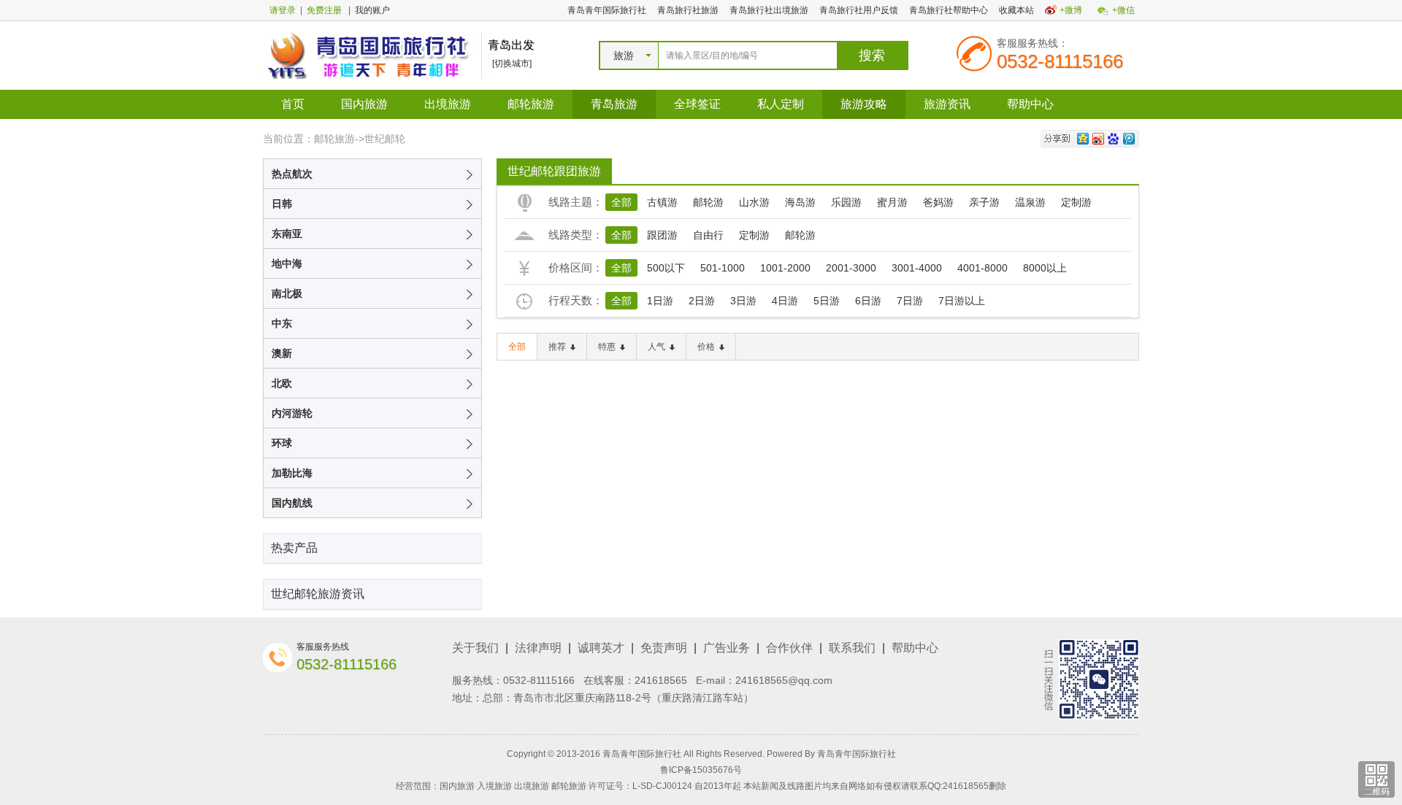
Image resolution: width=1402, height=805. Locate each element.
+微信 (1123, 10)
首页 (292, 104)
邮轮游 (708, 202)
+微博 (1071, 10)
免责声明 (663, 648)
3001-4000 (917, 268)
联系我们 (852, 648)
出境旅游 (447, 104)
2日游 (702, 301)
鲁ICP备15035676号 (701, 770)
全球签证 (697, 104)
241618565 (661, 680)
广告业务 (726, 648)
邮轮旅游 (530, 104)
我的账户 (372, 10)
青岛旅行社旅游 (688, 10)
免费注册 (324, 10)
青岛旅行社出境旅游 (768, 10)
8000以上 (1045, 268)
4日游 (785, 301)
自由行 (708, 235)
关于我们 (475, 648)
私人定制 (780, 104)
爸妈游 (938, 202)
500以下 (666, 268)
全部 (621, 202)
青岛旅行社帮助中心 (948, 10)
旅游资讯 (947, 104)
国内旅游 (364, 104)
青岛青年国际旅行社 (606, 10)
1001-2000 (785, 268)
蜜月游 (892, 202)
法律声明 (538, 648)
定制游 (1076, 202)
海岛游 (800, 202)
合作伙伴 (789, 648)
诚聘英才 (601, 648)
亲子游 (984, 202)
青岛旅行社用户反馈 (858, 10)
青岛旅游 (614, 104)
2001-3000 (851, 268)
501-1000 (722, 268)
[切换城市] (512, 63)
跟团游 (662, 235)
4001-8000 (982, 268)
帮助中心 (1030, 104)
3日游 (743, 301)
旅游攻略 (863, 104)
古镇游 (662, 202)
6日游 (868, 301)
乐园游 (846, 202)
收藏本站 (1016, 10)
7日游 (910, 301)
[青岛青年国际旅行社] (368, 55)
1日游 (660, 301)
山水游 (754, 202)
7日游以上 (961, 301)
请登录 (282, 10)
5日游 (826, 301)
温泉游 (1030, 202)
